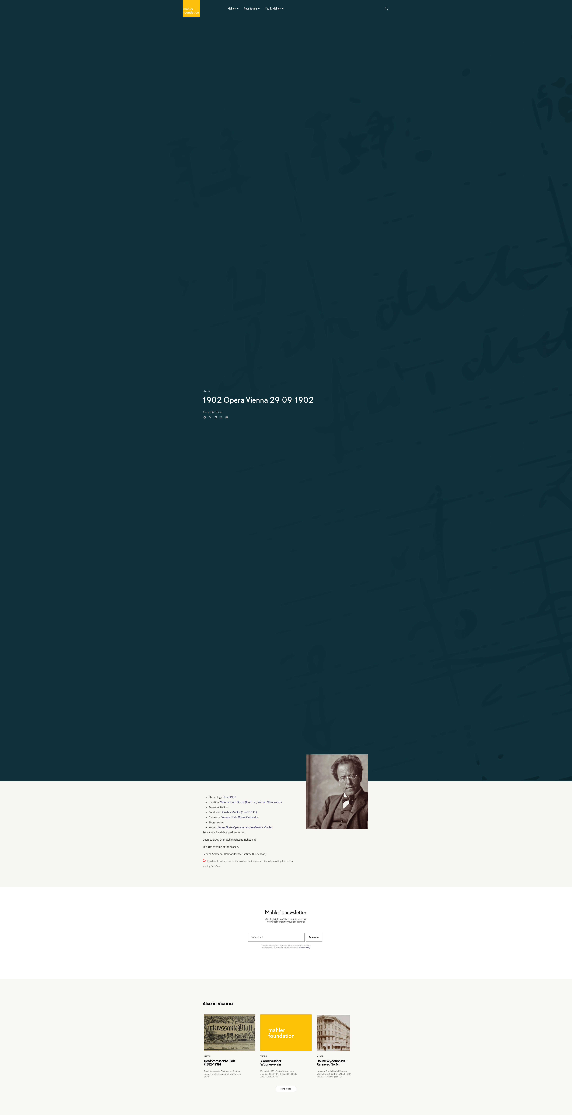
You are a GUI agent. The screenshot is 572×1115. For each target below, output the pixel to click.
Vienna (206, 391)
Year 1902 (229, 797)
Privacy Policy (304, 948)
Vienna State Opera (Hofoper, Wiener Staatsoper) (251, 802)
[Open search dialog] (386, 9)
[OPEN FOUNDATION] (259, 8)
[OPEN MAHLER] (237, 8)
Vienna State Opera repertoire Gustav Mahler (244, 827)
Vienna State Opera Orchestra (239, 817)
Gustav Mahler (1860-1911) (239, 812)
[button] (205, 417)
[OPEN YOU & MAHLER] (282, 8)
